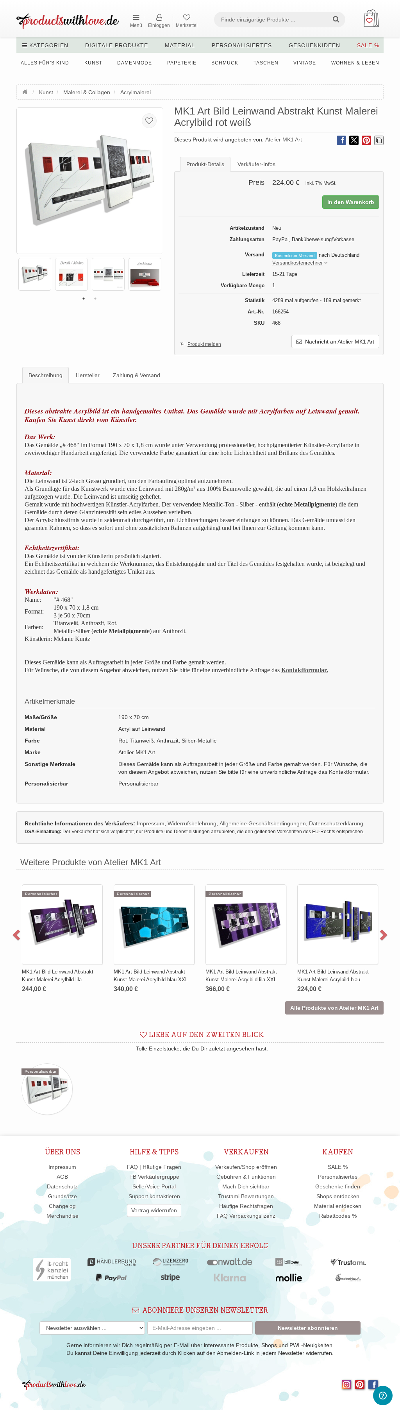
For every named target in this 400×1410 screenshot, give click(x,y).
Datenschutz (62, 1186)
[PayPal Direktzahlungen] (111, 1279)
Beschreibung (45, 375)
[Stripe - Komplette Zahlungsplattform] (170, 1279)
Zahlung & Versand (136, 375)
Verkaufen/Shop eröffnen (246, 1167)
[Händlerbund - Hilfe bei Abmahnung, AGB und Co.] (112, 1264)
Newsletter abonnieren (308, 1328)
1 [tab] (84, 298)
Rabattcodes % (338, 1216)
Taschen (266, 63)
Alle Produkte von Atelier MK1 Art (334, 1008)
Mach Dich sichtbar (246, 1186)
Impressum (62, 1167)
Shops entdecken (337, 1196)
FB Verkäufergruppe (154, 1177)
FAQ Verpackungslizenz (246, 1216)
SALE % (368, 45)
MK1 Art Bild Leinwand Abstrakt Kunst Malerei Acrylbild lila (55, 975)
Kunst (93, 63)
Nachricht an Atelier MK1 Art (338, 341)
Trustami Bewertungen (246, 1196)
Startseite (26, 91)
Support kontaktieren (154, 1196)
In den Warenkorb (350, 202)
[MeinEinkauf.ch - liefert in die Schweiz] (348, 1279)
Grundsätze (62, 1196)
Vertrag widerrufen (154, 1210)
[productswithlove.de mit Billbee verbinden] (288, 1264)
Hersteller (88, 375)
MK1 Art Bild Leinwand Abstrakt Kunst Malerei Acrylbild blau (331, 975)
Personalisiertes (242, 45)
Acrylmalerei (135, 92)
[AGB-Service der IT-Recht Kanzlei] (52, 1271)
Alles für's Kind (45, 63)
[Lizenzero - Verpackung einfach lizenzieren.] (170, 1264)
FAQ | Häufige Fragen (154, 1167)
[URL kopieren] (379, 140)
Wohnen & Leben (355, 63)
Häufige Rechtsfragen (246, 1206)
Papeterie (181, 63)
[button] (297, 263)
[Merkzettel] (149, 121)
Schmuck (224, 63)
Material (180, 45)
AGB (62, 1177)
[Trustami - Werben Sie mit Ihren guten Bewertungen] (348, 1264)
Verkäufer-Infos (256, 164)
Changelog (62, 1206)
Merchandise (62, 1216)
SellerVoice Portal (154, 1186)
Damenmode (134, 63)
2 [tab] (95, 298)
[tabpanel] (34, 274)
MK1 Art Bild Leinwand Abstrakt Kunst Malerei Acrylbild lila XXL (239, 975)
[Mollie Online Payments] (289, 1279)
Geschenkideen (314, 45)
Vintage (304, 63)
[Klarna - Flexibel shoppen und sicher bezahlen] (230, 1279)
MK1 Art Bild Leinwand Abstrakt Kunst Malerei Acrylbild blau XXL (149, 975)
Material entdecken (337, 1206)
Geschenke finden (337, 1186)
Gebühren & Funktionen (246, 1177)
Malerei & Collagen (86, 92)
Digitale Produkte (116, 45)
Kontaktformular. (304, 670)
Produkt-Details (205, 164)
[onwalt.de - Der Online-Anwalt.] (229, 1264)
